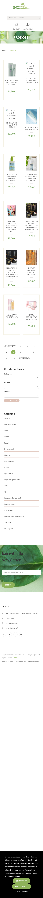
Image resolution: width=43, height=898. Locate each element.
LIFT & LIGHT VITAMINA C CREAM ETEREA (31, 80)
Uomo (6, 486)
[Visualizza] (8, 76)
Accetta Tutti (21, 886)
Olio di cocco (9, 510)
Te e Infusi (8, 522)
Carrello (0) (16, 29)
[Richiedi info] (11, 82)
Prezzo (7, 392)
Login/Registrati (28, 29)
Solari (6, 467)
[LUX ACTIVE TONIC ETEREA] (11, 304)
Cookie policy (7, 662)
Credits (16, 657)
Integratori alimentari (12, 498)
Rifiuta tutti (21, 881)
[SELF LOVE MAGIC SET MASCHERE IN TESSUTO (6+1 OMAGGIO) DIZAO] (11, 210)
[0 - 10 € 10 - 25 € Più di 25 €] (21, 395)
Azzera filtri (11, 400)
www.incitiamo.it (12, 628)
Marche (7, 383)
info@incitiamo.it (12, 623)
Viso (6, 492)
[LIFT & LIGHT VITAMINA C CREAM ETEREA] (31, 69)
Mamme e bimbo (10, 424)
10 (14, 358)
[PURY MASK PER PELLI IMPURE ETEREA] (11, 70)
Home (4, 50)
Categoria (7, 374)
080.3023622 (10, 618)
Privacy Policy (20, 662)
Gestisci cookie (21, 892)
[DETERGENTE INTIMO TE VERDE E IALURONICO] (11, 163)
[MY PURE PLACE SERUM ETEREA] (31, 116)
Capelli (6, 443)
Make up (7, 455)
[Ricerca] (38, 17)
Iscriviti (8, 585)
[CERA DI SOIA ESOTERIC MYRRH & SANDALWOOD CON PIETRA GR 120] (11, 257)
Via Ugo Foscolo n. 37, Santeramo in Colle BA (22, 613)
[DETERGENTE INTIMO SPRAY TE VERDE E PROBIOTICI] (31, 163)
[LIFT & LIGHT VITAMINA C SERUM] (11, 114)
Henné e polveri (10, 504)
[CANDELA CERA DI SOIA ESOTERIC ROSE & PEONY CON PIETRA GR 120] (31, 210)
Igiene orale (8, 473)
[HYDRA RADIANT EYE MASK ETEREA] (31, 304)
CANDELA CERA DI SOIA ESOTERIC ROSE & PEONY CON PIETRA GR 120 (31, 225)
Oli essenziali (9, 449)
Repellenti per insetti (12, 480)
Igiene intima (9, 461)
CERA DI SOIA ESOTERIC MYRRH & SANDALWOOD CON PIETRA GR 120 (11, 273)
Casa (6, 431)
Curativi (7, 418)
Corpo (6, 437)
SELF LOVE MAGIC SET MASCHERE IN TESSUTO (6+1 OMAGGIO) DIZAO (11, 226)
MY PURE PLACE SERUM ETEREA (31, 128)
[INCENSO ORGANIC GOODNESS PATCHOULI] (31, 257)
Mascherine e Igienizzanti (14, 516)
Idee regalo (8, 529)
